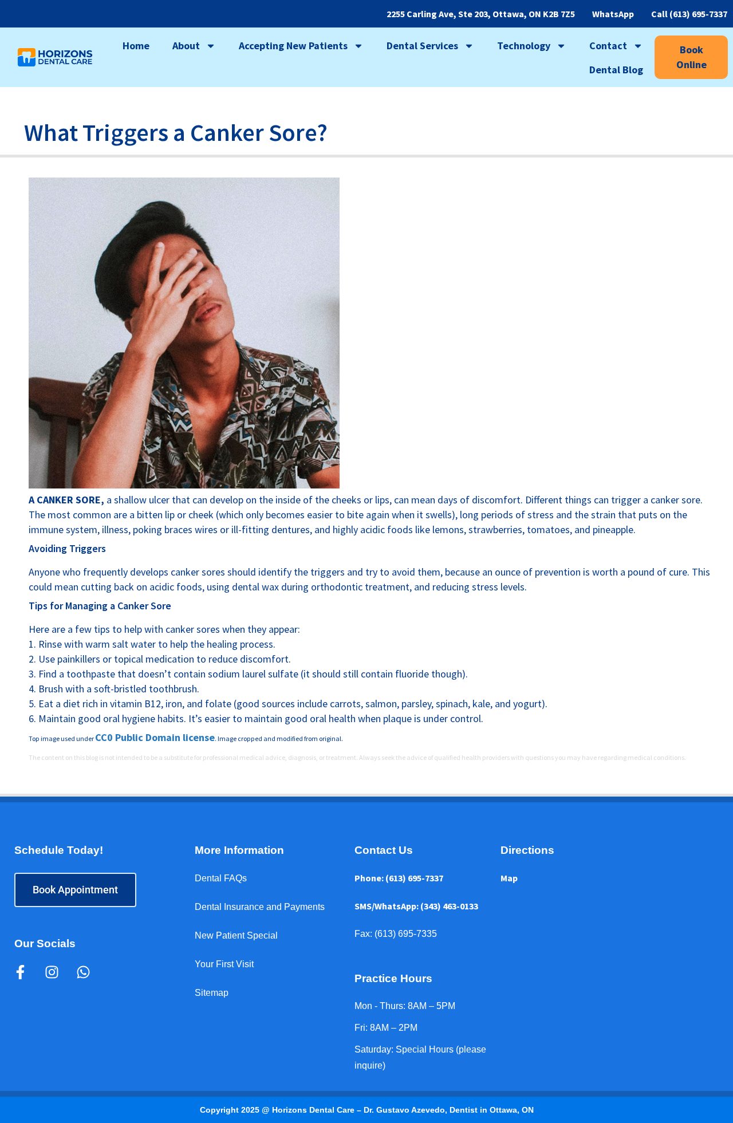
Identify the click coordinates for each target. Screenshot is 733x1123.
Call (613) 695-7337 (689, 13)
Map (509, 878)
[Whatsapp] (83, 971)
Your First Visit (224, 964)
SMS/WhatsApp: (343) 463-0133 (416, 906)
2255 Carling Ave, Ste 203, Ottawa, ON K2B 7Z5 (481, 13)
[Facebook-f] (20, 971)
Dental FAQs (221, 878)
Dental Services (422, 45)
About (186, 45)
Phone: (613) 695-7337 (398, 878)
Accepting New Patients (293, 45)
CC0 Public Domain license (155, 737)
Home (136, 45)
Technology (523, 45)
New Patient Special (236, 935)
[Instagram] (51, 971)
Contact (608, 45)
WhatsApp (613, 13)
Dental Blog (616, 69)
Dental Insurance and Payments (260, 907)
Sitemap (211, 993)
